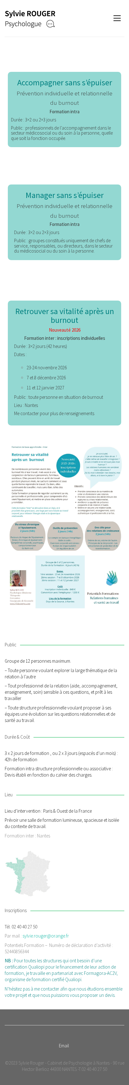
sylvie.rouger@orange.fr (46, 936)
